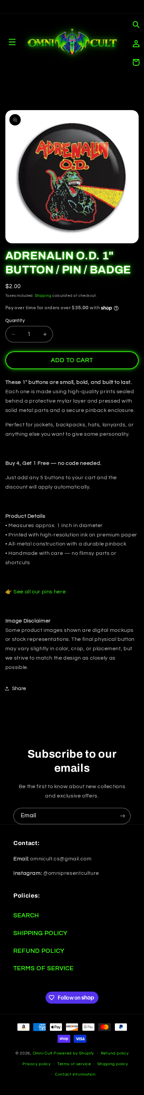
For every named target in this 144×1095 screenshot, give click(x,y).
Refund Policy (38, 951)
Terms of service (74, 1064)
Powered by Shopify (74, 1053)
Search (26, 915)
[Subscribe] (122, 816)
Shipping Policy (40, 933)
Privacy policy (36, 1064)
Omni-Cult (43, 1053)
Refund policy (115, 1053)
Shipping (43, 296)
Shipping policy (112, 1064)
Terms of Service (43, 968)
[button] (136, 24)
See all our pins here (39, 591)
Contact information (75, 1074)
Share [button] (19, 688)
